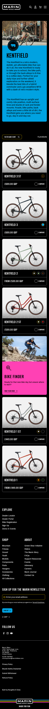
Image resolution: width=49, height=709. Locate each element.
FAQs (26, 556)
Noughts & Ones (14, 690)
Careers (27, 569)
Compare (40, 184)
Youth (4, 556)
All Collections (8, 579)
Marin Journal (30, 572)
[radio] (43, 176)
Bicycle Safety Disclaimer (11, 669)
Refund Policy (7, 678)
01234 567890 (7, 656)
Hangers (6, 569)
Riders (27, 549)
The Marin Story (31, 552)
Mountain (6, 546)
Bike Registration (9, 522)
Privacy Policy (7, 664)
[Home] (11, 7)
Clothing (5, 575)
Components (7, 562)
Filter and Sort (10, 137)
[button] (40, 7)
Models (5, 559)
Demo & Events (9, 529)
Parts (4, 565)
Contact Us (29, 575)
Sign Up (5, 526)
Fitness (5, 549)
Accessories (7, 572)
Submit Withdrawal (9, 673)
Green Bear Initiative (33, 546)
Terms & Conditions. (39, 602)
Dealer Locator (8, 516)
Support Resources (32, 559)
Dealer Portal (7, 519)
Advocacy (28, 565)
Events (27, 562)
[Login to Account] (35, 7)
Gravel (5, 552)
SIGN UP (6, 610)
